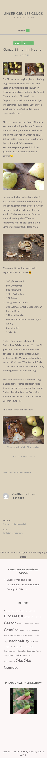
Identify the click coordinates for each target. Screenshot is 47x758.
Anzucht (16, 611)
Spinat (24, 651)
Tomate (38, 651)
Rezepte (28, 43)
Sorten (18, 651)
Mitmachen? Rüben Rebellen (23, 584)
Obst (17, 43)
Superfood (31, 651)
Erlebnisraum (36, 617)
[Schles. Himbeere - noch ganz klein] (23, 694)
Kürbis (6, 636)
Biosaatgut (14, 616)
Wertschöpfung (26, 655)
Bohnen (27, 617)
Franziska (10, 472)
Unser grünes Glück (23, 13)
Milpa (6, 642)
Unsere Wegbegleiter (19, 579)
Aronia (22, 611)
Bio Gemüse (30, 611)
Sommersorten (9, 651)
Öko (19, 660)
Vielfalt (17, 655)
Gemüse (11, 629)
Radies (35, 642)
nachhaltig (18, 640)
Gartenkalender (23, 624)
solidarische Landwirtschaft (23, 647)
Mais (37, 636)
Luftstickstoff (15, 636)
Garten (10, 622)
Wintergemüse (9, 661)
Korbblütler (36, 630)
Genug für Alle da (17, 589)
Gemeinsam (34, 624)
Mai (22, 636)
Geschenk (23, 630)
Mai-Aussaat (29, 636)
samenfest (8, 647)
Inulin (29, 630)
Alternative (8, 611)
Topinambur (8, 655)
